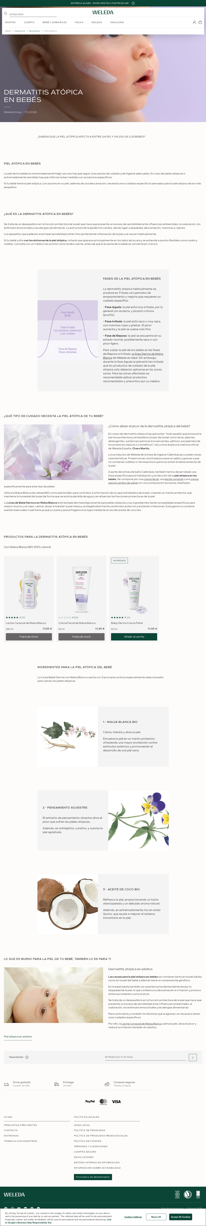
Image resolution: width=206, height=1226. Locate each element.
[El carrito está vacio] (200, 22)
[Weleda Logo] (103, 12)
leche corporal (174, 479)
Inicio (8, 31)
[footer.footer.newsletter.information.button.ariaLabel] (27, 1057)
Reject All (156, 1217)
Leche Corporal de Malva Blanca (142, 1023)
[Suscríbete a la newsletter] (193, 1057)
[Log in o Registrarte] (194, 22)
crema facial (151, 479)
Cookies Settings (133, 1217)
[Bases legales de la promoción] (133, 3)
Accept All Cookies (180, 1217)
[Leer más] (177, 1195)
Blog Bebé (34, 31)
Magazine (19, 31)
